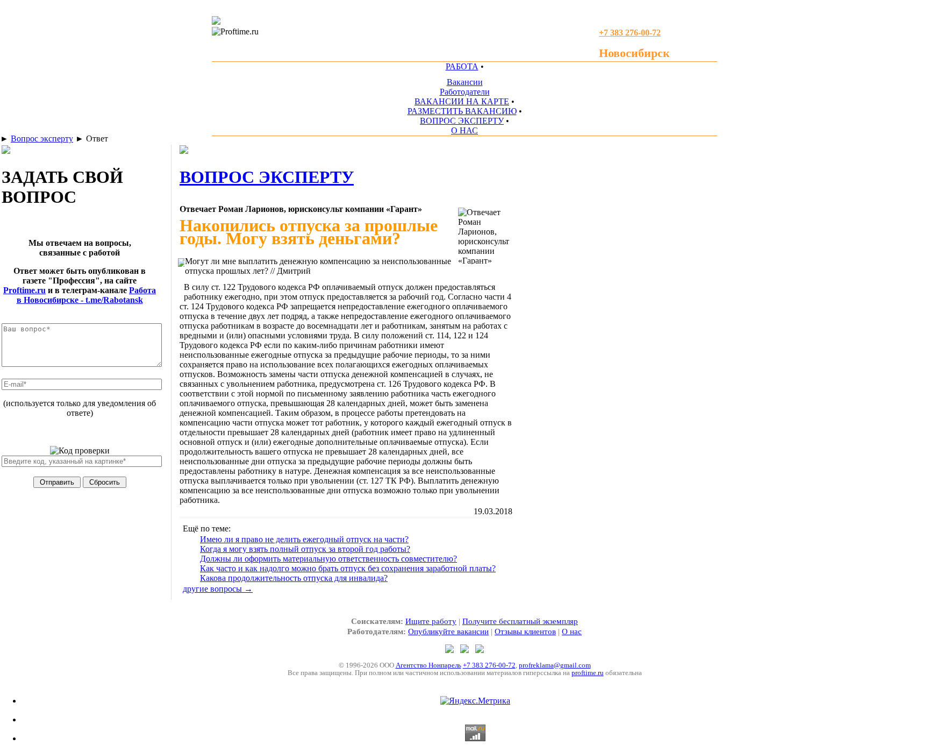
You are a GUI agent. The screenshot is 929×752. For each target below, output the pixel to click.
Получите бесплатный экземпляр (520, 621)
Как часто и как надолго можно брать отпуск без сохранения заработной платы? (348, 568)
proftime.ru (587, 673)
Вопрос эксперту (42, 138)
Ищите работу (430, 621)
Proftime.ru (24, 290)
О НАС (464, 130)
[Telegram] (450, 650)
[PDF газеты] (216, 21)
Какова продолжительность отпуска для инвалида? (294, 578)
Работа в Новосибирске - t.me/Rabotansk (86, 295)
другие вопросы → (218, 588)
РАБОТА (462, 66)
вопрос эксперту (267, 177)
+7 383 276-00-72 (489, 665)
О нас (572, 631)
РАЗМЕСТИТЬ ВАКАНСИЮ (462, 111)
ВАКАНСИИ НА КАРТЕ (462, 101)
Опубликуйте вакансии (448, 631)
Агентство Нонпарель (428, 665)
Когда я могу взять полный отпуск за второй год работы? (305, 549)
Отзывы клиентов (525, 631)
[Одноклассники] (465, 650)
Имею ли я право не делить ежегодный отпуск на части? (304, 539)
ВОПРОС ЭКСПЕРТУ (462, 120)
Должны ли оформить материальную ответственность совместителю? (328, 558)
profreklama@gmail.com (555, 665)
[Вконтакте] (479, 650)
